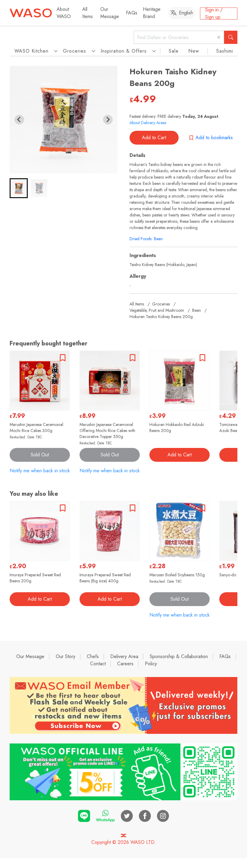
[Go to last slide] (19, 119)
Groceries (161, 304)
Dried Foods (141, 239)
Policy (151, 663)
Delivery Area (124, 656)
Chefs (93, 656)
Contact (98, 663)
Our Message (109, 13)
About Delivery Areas (148, 123)
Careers (125, 663)
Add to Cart (154, 137)
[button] (19, 188)
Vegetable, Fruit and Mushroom (157, 310)
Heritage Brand (152, 13)
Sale (174, 50)
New (193, 50)
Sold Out (40, 454)
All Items (87, 13)
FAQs (131, 12)
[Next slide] (108, 119)
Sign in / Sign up (214, 14)
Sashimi (224, 50)
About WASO (64, 13)
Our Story (65, 656)
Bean (158, 239)
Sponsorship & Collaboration (179, 656)
